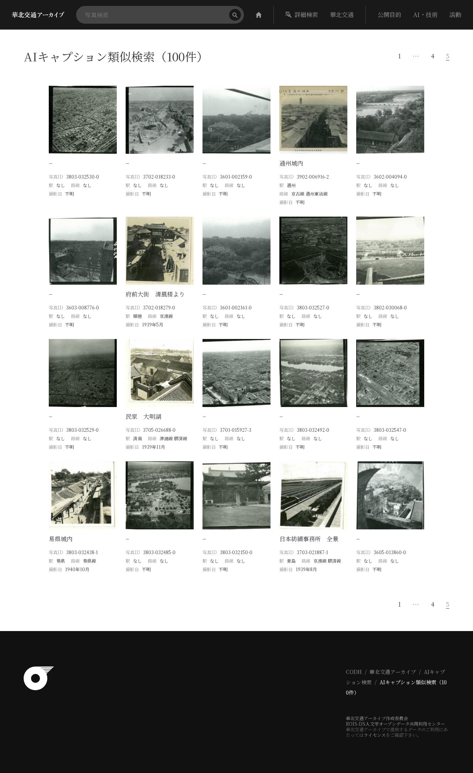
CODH (354, 671)
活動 (455, 14)
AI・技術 (425, 14)
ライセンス (375, 735)
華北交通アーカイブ (393, 671)
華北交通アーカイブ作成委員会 (377, 718)
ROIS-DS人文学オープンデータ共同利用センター (395, 724)
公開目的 (389, 14)
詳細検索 (306, 14)
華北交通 (342, 14)
